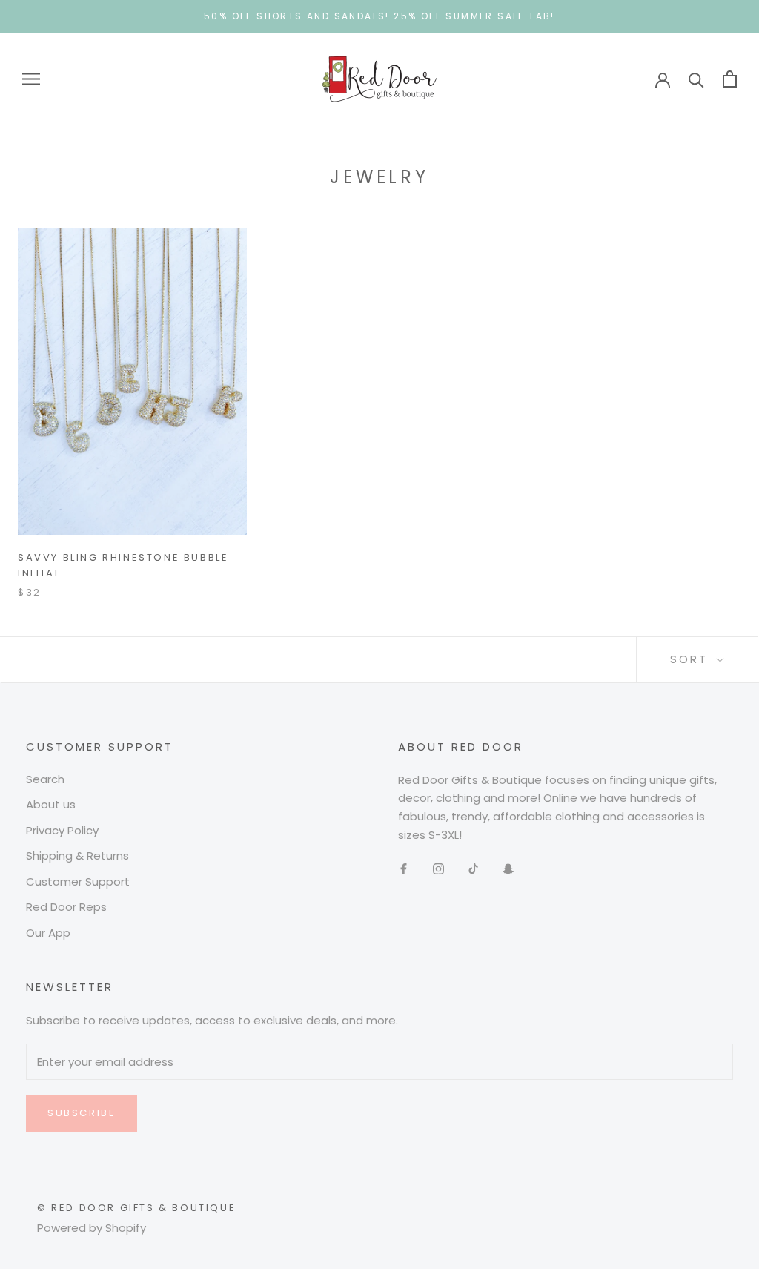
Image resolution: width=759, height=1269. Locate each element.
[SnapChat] (508, 869)
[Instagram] (438, 869)
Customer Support (78, 881)
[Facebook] (403, 869)
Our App (48, 932)
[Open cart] (730, 79)
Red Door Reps (66, 906)
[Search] (696, 79)
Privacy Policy (62, 830)
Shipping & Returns (77, 855)
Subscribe (81, 1113)
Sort (691, 659)
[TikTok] (473, 869)
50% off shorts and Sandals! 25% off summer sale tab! (379, 16)
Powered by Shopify (91, 1228)
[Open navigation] (31, 79)
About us (51, 804)
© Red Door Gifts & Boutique (136, 1208)
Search (45, 779)
